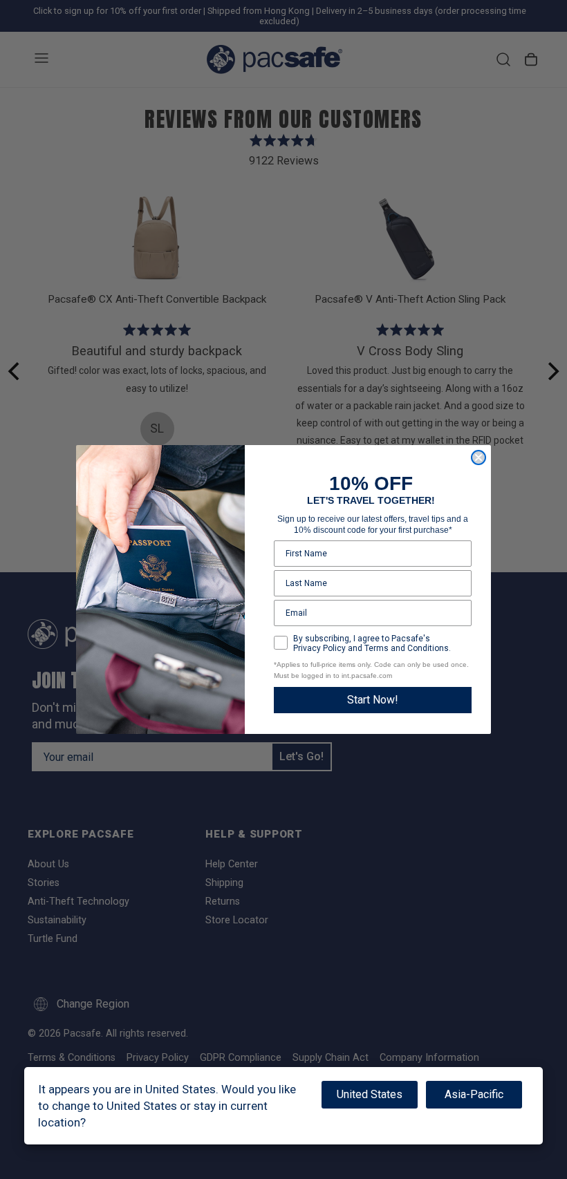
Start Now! (372, 699)
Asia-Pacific (474, 1094)
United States (369, 1094)
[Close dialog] (478, 457)
